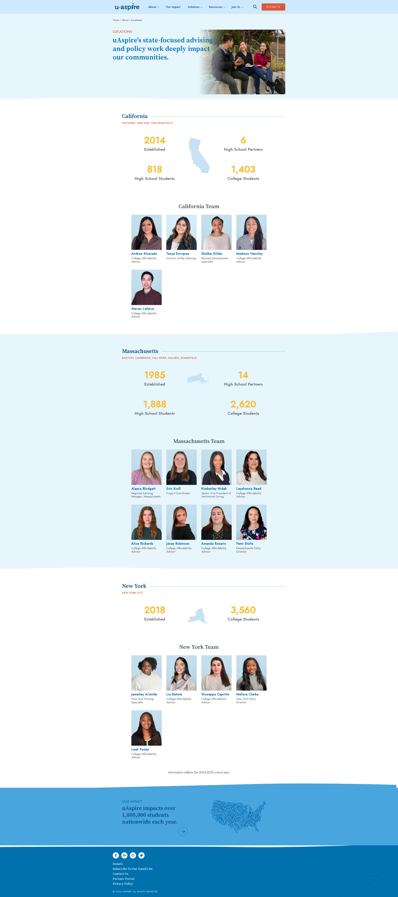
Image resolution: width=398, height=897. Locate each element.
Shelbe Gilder (212, 253)
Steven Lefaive (142, 309)
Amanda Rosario (213, 543)
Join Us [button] (236, 7)
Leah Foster (140, 749)
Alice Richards (142, 543)
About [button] (152, 7)
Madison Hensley (249, 253)
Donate (275, 7)
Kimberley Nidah (214, 488)
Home (116, 20)
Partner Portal (123, 879)
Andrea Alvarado (144, 253)
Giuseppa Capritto (215, 694)
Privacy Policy (123, 884)
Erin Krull (173, 488)
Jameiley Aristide (144, 694)
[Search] (255, 7)
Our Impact (173, 7)
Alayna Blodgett (143, 488)
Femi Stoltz (244, 543)
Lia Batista (174, 694)
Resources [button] (215, 7)
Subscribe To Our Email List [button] (133, 869)
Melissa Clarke (247, 694)
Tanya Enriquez (178, 253)
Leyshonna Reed (248, 488)
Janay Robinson (178, 543)
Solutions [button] (193, 7)
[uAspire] (127, 7)
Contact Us (120, 874)
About (125, 20)
